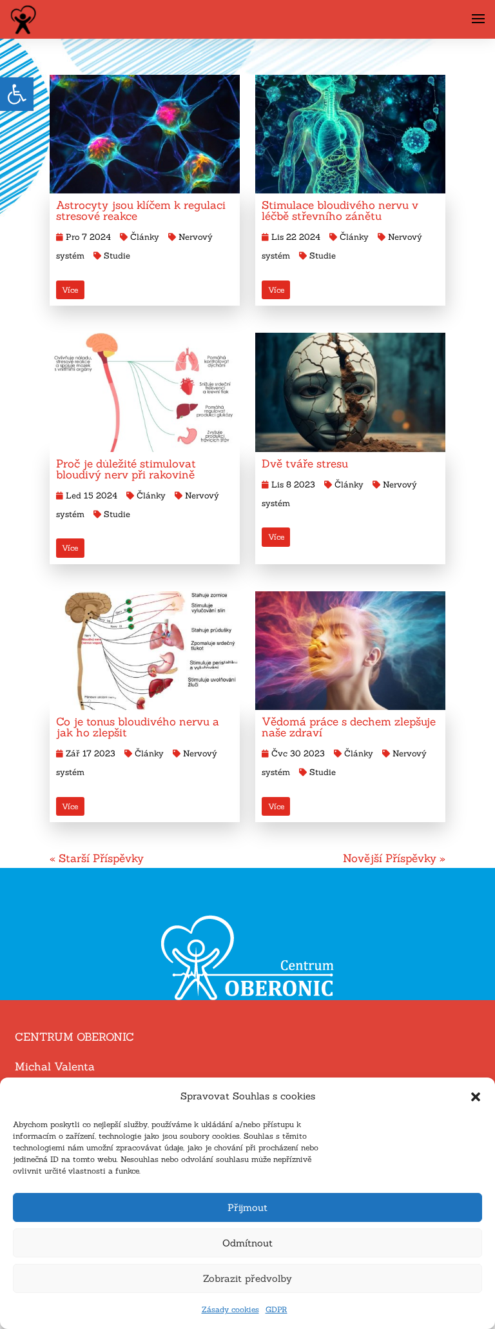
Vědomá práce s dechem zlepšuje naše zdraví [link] (349, 727)
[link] (17, 94)
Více (70, 290)
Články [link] (144, 236)
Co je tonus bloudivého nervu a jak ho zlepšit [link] (137, 727)
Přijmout (247, 1207)
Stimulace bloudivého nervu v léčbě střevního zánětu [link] (340, 210)
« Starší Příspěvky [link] (97, 858)
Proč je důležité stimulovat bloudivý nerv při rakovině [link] (126, 469)
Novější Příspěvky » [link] (394, 858)
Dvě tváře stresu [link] (305, 464)
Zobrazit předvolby (247, 1278)
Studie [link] (117, 255)
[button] (475, 1096)
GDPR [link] (276, 1309)
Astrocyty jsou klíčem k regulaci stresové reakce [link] (141, 210)
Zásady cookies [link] (230, 1309)
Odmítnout (247, 1243)
